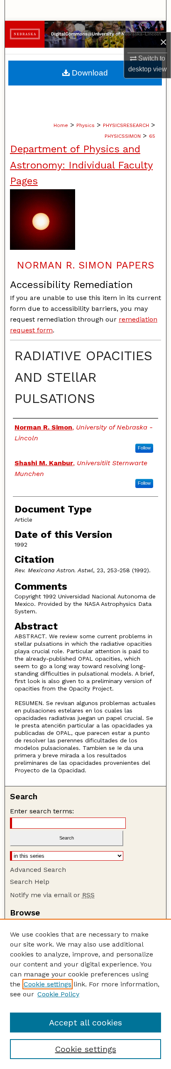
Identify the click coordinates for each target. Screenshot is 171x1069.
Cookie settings (47, 984)
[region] (85, 994)
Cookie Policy (58, 994)
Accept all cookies (85, 1023)
